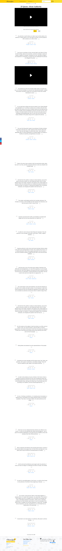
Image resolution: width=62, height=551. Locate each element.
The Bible (29, 208)
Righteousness (34, 278)
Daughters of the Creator (26, 541)
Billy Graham (53, 542)
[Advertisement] (31, 153)
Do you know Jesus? (26, 545)
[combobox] (46, 1)
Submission (32, 259)
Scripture (28, 487)
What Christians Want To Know (27, 540)
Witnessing (35, 63)
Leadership (29, 98)
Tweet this (54, 543)
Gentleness (34, 139)
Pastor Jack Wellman (35, 26)
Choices (35, 44)
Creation (29, 192)
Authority (31, 44)
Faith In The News (25, 542)
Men (34, 456)
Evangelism (28, 44)
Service (27, 278)
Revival (31, 487)
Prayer (28, 120)
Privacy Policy (8, 547)
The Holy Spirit (27, 63)
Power (31, 120)
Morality (28, 456)
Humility (29, 472)
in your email (30, 3)
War (29, 240)
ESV (7, 546)
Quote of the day (8, 543)
